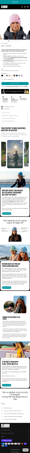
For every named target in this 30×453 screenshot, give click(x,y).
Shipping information (8, 118)
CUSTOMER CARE (5, 430)
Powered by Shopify (15, 451)
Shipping (8, 70)
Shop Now (6, 213)
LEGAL (3, 436)
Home (2, 43)
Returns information (8, 121)
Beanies (5, 43)
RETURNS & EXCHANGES (7, 433)
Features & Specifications (10, 115)
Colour (3, 73)
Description (5, 112)
